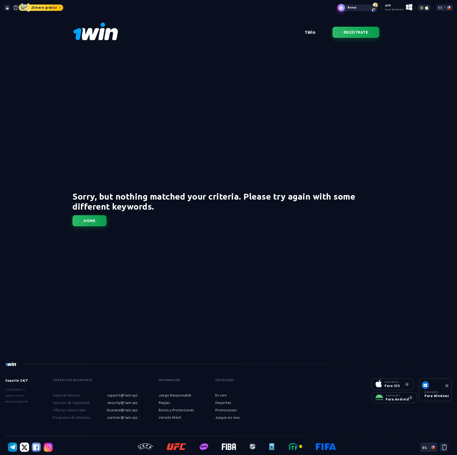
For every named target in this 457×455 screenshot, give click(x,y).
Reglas (164, 402)
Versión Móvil (170, 417)
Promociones (226, 410)
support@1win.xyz (122, 395)
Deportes (223, 402)
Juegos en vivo (227, 417)
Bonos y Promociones (176, 410)
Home (89, 221)
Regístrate (356, 32)
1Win (310, 32)
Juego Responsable (175, 395)
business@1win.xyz (122, 410)
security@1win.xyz (123, 402)
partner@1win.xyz (123, 417)
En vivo (221, 395)
